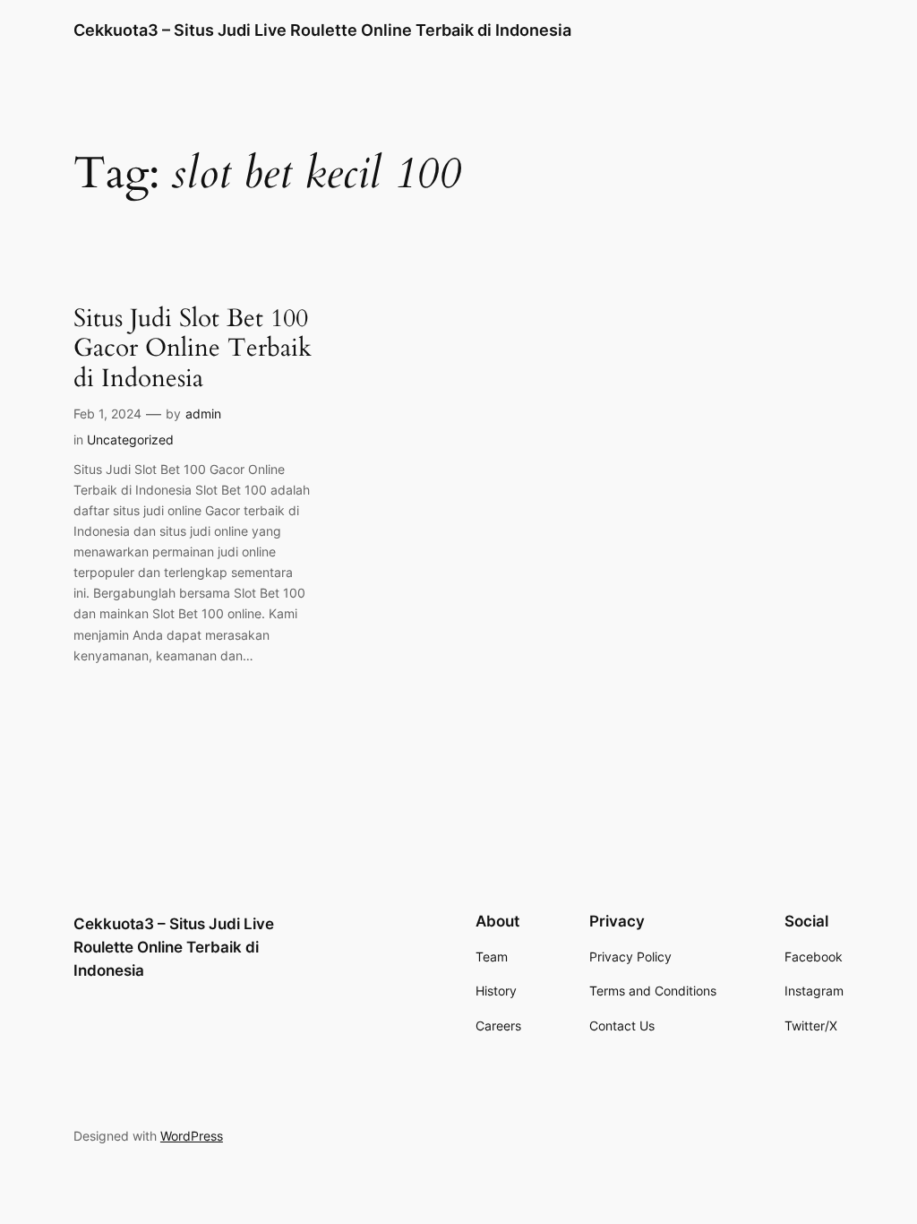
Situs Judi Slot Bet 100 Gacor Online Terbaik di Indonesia (192, 348)
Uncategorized (130, 439)
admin (203, 413)
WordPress (191, 1135)
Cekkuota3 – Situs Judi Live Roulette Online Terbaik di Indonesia (322, 30)
